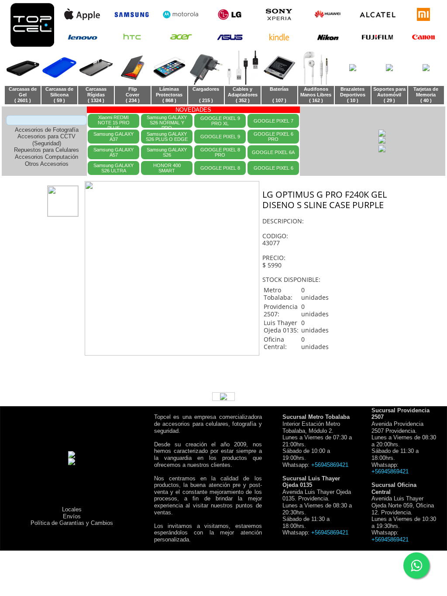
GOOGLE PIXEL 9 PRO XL (220, 121)
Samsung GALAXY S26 (167, 152)
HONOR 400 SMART (167, 168)
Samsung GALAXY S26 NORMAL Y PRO (167, 121)
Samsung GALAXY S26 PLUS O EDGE (167, 136)
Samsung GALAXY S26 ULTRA (113, 168)
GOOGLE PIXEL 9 (220, 136)
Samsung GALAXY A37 (113, 136)
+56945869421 (329, 465)
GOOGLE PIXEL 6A (273, 152)
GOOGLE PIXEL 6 (273, 168)
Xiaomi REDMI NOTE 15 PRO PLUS (114, 121)
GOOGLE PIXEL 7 (273, 120)
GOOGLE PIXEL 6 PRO (273, 136)
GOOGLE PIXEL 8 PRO (220, 152)
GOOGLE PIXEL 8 (220, 168)
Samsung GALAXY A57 (113, 152)
